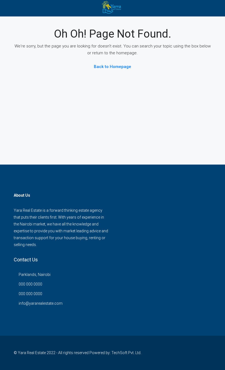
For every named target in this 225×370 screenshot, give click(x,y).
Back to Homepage (112, 66)
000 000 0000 (30, 284)
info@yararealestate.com (41, 303)
